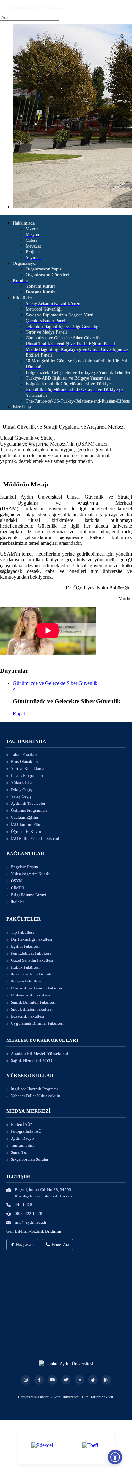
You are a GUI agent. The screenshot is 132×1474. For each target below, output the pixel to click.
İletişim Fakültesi (26, 981)
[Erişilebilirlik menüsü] (115, 1457)
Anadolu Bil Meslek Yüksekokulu (40, 1053)
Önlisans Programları (29, 810)
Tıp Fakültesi (22, 932)
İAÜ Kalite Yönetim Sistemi (35, 838)
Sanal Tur (19, 1152)
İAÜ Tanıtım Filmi (27, 824)
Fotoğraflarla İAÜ (26, 1131)
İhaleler (17, 902)
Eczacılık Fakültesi (27, 1016)
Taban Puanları (24, 754)
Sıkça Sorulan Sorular (29, 1159)
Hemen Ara (60, 1244)
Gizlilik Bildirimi (46, 1231)
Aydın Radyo (22, 1138)
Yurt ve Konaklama (27, 768)
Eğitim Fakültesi (25, 946)
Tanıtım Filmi (23, 1145)
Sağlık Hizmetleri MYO (31, 1060)
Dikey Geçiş (21, 789)
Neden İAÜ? (21, 1124)
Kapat (19, 713)
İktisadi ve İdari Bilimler (32, 974)
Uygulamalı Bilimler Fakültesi (37, 1023)
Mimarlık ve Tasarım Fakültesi (37, 988)
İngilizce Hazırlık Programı (34, 1088)
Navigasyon (25, 1244)
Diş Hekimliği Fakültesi (31, 939)
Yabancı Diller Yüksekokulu (35, 1095)
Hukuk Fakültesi (25, 967)
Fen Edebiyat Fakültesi (31, 953)
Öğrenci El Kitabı (26, 831)
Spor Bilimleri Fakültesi (32, 1009)
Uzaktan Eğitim (24, 817)
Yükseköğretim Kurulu (31, 873)
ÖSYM (17, 880)
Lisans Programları (27, 775)
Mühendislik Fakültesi (30, 995)
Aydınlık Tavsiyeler (28, 803)
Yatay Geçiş (21, 796)
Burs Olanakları (24, 761)
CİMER (17, 887)
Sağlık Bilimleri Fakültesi (33, 1002)
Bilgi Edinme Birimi (28, 895)
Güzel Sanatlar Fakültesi (32, 960)
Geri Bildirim (17, 1231)
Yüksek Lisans (23, 782)
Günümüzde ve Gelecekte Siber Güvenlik (55, 683)
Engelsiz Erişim (24, 866)
